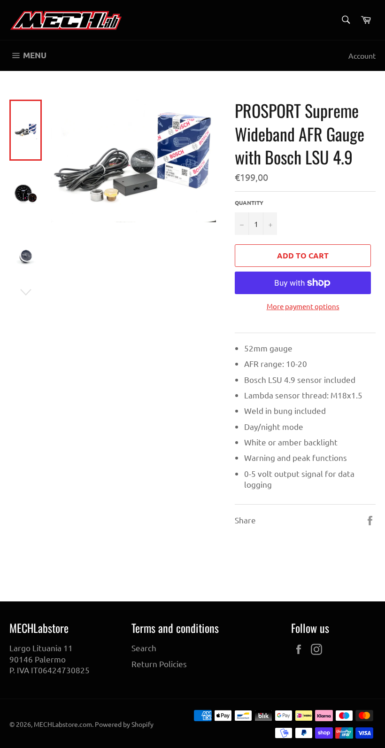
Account (362, 55)
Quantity (249, 202)
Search (143, 648)
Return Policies (159, 664)
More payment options (303, 306)
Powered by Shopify (124, 724)
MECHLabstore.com (63, 724)
